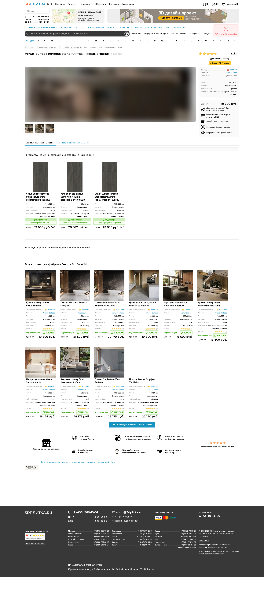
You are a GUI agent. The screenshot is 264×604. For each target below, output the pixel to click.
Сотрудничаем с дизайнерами (219, 133)
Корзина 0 (231, 4)
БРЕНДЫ (29, 41)
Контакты (113, 4)
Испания (51, 310)
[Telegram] (214, 516)
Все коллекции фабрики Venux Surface (132, 425)
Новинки (136, 33)
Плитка (31, 27)
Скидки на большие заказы (218, 127)
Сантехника (96, 27)
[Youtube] (209, 516)
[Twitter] (204, 516)
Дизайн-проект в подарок (217, 121)
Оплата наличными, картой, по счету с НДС (218, 115)
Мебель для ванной (120, 27)
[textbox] (77, 33)
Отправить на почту (220, 59)
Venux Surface (231, 73)
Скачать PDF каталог (220, 63)
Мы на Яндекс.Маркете (35, 543)
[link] (30, 47)
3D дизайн (100, 4)
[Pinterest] (218, 516)
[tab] (41, 143)
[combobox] (77, 33)
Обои (139, 27)
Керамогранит (48, 27)
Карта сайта (204, 540)
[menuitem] (60, 4)
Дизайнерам (127, 4)
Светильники (154, 27)
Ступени (80, 27)
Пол (168, 27)
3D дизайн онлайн (226, 34)
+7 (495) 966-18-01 (85, 512)
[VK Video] (200, 516)
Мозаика (66, 27)
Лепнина (179, 27)
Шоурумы (60, 4)
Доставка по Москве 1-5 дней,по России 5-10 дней (219, 109)
